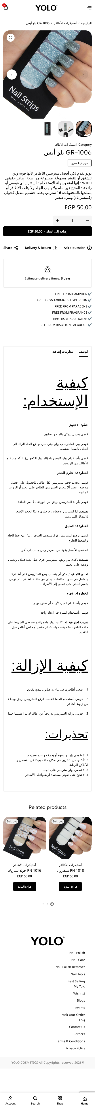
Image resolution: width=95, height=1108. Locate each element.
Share (8, 248)
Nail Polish (77, 953)
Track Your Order (72, 1015)
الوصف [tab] (83, 351)
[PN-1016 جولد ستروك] (24, 837)
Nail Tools (78, 974)
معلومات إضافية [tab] (62, 351)
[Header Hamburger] (89, 7)
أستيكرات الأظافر (65, 23)
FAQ (82, 1020)
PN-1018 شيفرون (70, 870)
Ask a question (75, 248)
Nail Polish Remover (70, 967)
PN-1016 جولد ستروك (24, 870)
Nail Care (78, 960)
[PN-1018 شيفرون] (70, 837)
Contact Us (77, 1027)
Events (80, 1008)
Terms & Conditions (70, 1041)
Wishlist (79, 993)
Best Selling (76, 981)
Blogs (81, 1000)
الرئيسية (86, 23)
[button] (12, 74)
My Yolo (79, 986)
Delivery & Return (38, 248)
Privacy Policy (75, 1048)
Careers (79, 1034)
